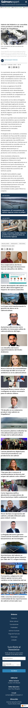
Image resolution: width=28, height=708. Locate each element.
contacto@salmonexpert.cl (14, 695)
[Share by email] (16, 67)
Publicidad (14, 627)
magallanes (5, 243)
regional (22, 243)
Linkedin (14, 639)
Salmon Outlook (14, 630)
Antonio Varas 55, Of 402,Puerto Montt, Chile (14, 703)
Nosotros (23, 4)
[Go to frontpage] (12, 2)
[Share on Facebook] (9, 67)
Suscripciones (14, 624)
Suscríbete (14, 671)
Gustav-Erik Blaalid (14, 683)
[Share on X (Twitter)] (11, 67)
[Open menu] (26, 2)
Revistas (11, 4)
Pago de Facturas (14, 633)
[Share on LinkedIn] (14, 67)
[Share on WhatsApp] (19, 67)
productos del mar (8, 246)
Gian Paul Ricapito (14, 689)
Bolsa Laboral (5, 4)
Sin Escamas (17, 4)
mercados (14, 243)
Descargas (14, 636)
